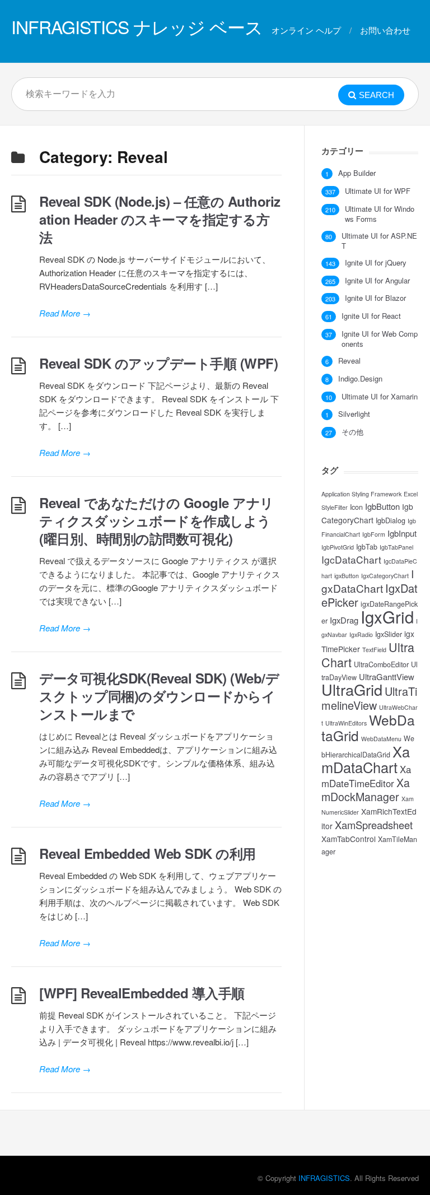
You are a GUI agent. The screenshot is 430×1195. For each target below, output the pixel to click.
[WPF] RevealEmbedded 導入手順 (142, 992)
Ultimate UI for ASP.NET (379, 241)
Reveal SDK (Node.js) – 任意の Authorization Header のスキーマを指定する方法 (160, 219)
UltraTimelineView (369, 698)
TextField (374, 649)
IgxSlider (388, 634)
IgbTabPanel (396, 547)
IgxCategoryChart (385, 575)
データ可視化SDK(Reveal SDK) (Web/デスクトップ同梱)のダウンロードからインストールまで (159, 695)
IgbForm (373, 534)
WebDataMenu (381, 738)
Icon (356, 507)
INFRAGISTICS (324, 1178)
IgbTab (366, 547)
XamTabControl (348, 838)
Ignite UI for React (371, 316)
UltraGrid (351, 689)
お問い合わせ (385, 30)
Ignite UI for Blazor (375, 298)
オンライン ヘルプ (306, 30)
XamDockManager (365, 790)
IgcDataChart (351, 559)
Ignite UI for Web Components (380, 339)
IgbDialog (390, 520)
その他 (352, 432)
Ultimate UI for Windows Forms (379, 214)
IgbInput (402, 533)
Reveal (349, 361)
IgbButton (382, 506)
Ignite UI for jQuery (375, 263)
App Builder (357, 173)
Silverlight (354, 414)
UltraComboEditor (381, 664)
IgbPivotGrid (337, 547)
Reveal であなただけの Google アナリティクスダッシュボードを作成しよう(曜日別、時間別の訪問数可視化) (156, 520)
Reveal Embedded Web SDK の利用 (147, 853)
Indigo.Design (360, 379)
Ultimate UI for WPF (377, 191)
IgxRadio (361, 634)
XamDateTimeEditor (366, 776)
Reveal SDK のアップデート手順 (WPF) (158, 363)
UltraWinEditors (346, 723)
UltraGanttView (386, 676)
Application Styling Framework (361, 494)
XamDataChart (365, 759)
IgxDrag (344, 620)
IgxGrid (387, 616)
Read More (65, 313)
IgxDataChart (367, 581)
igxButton (346, 575)
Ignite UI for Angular (377, 281)
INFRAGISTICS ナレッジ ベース (137, 26)
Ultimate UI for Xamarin (380, 397)
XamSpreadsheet (374, 824)
